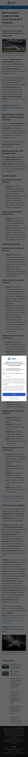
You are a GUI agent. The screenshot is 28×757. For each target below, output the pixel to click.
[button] (14, 376)
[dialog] (14, 378)
